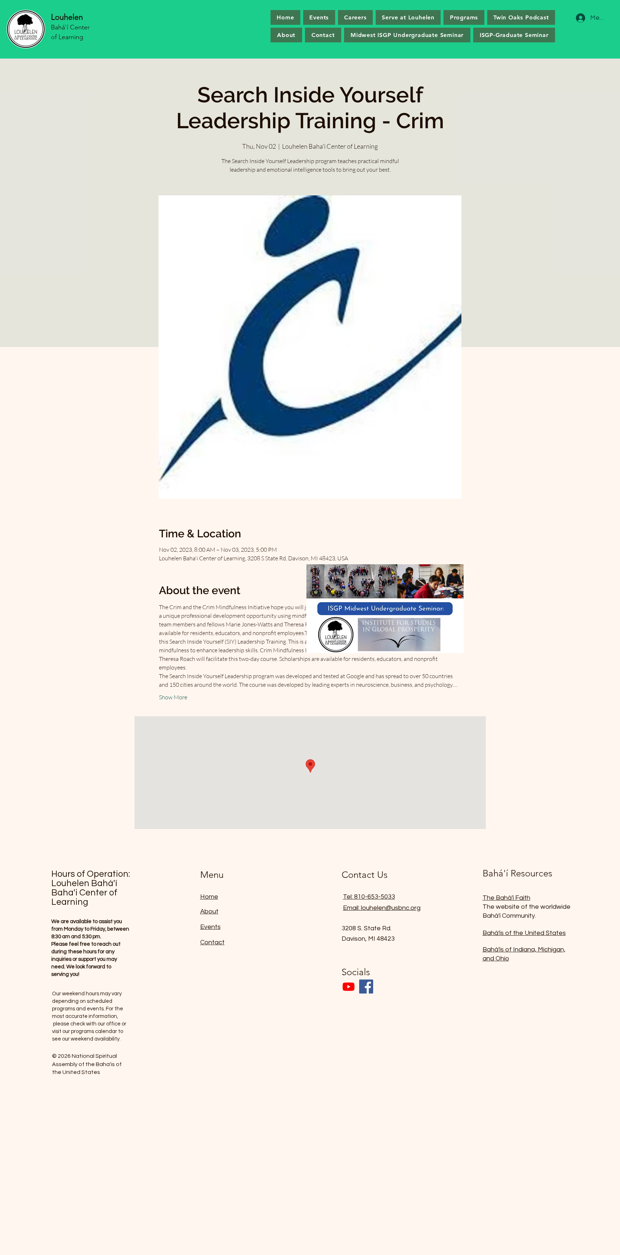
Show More (173, 697)
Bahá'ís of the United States (524, 933)
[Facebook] (366, 987)
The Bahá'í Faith (506, 897)
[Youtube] (349, 987)
